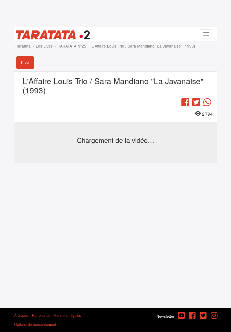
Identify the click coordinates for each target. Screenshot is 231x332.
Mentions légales (67, 315)
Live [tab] (25, 62)
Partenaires (41, 315)
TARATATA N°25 (72, 46)
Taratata (23, 46)
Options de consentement (35, 324)
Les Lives (44, 46)
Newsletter (165, 316)
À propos (21, 315)
